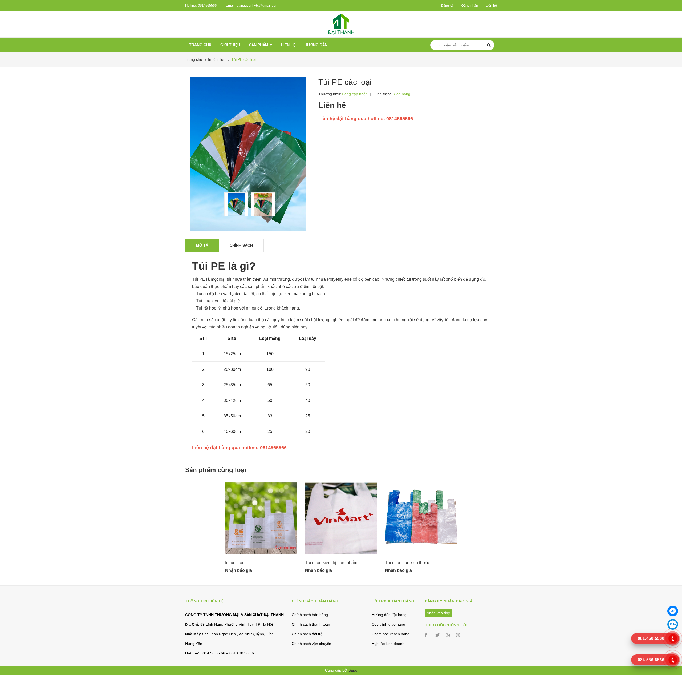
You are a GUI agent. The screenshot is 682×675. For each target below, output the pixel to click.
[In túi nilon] (261, 518)
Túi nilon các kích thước (407, 562)
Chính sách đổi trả (307, 634)
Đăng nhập (469, 5)
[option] (235, 204)
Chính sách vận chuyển (311, 643)
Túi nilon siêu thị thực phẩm (331, 562)
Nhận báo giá (238, 570)
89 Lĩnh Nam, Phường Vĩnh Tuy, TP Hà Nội (229, 624)
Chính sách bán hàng (310, 615)
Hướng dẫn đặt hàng (389, 615)
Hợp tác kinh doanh (388, 643)
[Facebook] (672, 611)
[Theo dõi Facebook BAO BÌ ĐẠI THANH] (427, 635)
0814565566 (207, 5)
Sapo (352, 670)
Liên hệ (491, 5)
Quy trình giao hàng (388, 624)
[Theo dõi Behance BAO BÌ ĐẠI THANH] (448, 635)
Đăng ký (447, 5)
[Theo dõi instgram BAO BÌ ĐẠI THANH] (458, 635)
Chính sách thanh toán (311, 624)
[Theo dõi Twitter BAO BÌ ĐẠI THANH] (438, 635)
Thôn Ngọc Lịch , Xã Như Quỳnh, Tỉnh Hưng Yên (229, 639)
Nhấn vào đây (438, 613)
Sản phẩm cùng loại (215, 469)
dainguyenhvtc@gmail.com (257, 5)
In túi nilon (235, 562)
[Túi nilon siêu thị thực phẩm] (341, 518)
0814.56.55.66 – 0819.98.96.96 (219, 653)
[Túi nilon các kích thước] (421, 518)
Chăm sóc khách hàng (390, 634)
